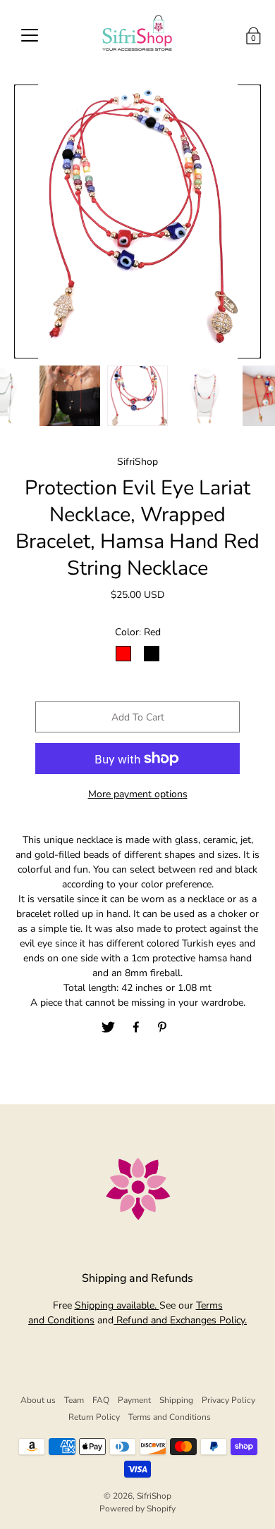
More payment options (138, 794)
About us (38, 1400)
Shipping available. (117, 1305)
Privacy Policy (228, 1400)
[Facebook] (136, 1027)
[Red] (123, 653)
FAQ (100, 1400)
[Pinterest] (163, 1027)
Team (74, 1400)
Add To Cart (137, 717)
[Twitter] (108, 1027)
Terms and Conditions (169, 1417)
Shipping (176, 1400)
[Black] (151, 653)
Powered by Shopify (137, 1508)
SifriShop (154, 1496)
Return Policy (94, 1417)
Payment (134, 1400)
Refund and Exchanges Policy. (180, 1320)
